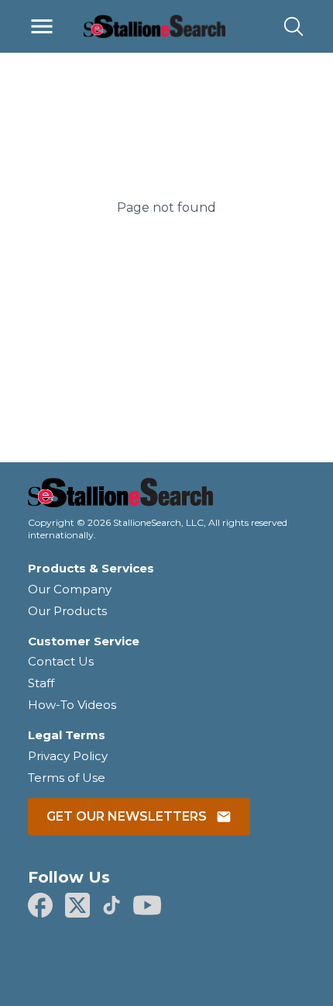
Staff (41, 683)
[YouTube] (147, 905)
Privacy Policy (68, 755)
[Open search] (293, 26)
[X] (77, 905)
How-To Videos (72, 704)
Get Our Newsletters (126, 816)
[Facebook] (40, 905)
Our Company (70, 589)
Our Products (67, 610)
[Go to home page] (166, 497)
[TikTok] (111, 905)
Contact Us (61, 661)
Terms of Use (66, 777)
